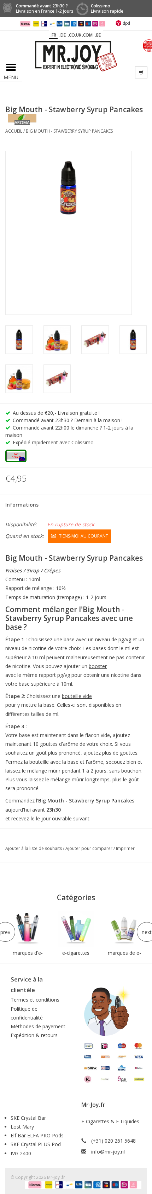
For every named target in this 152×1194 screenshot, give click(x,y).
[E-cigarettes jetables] (76, 929)
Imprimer (125, 848)
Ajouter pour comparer (89, 848)
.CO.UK (74, 35)
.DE (62, 35)
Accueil (13, 131)
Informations (22, 504)
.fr (53, 35)
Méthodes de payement (38, 1026)
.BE (98, 35)
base (69, 639)
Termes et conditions (35, 999)
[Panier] (141, 72)
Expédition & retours (34, 1035)
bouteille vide (77, 696)
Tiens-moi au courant (83, 536)
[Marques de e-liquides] (124, 929)
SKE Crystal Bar (28, 1117)
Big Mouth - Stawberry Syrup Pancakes (69, 131)
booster (98, 666)
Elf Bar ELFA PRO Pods (37, 1135)
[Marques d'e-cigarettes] (27, 929)
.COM (87, 35)
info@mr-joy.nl (108, 1151)
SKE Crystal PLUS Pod (36, 1144)
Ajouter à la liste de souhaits (34, 848)
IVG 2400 (21, 1153)
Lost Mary (22, 1126)
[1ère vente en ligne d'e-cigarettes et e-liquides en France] (76, 55)
